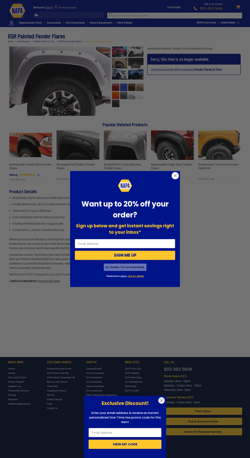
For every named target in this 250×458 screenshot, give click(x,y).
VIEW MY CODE (125, 444)
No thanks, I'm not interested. (125, 267)
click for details (135, 276)
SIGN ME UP (125, 255)
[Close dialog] (175, 175)
